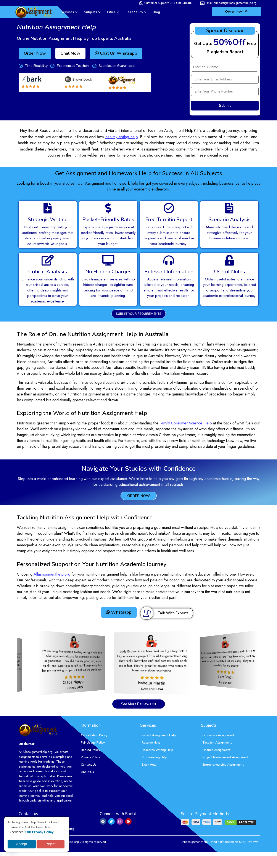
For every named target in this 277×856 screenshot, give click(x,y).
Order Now (234, 11)
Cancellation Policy (94, 735)
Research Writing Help (157, 749)
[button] (70, 53)
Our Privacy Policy (39, 832)
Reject (50, 844)
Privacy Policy (90, 757)
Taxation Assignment (217, 742)
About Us (87, 771)
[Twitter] (111, 820)
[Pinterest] (128, 820)
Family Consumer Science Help (185, 423)
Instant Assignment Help (159, 735)
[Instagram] (120, 820)
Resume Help (151, 742)
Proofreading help (154, 757)
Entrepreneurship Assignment (223, 764)
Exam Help (149, 764)
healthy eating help (121, 137)
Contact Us (88, 764)
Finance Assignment (216, 749)
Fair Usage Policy (93, 742)
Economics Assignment (218, 735)
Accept (21, 844)
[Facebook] (103, 820)
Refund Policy (90, 749)
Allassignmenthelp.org (52, 574)
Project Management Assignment (225, 757)
